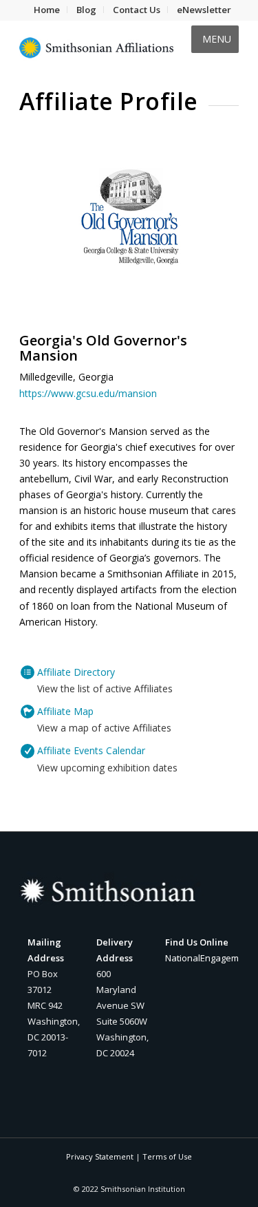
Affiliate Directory (76, 672)
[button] (216, 39)
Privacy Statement (99, 1156)
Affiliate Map (65, 711)
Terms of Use (167, 1156)
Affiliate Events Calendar (91, 750)
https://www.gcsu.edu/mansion (88, 393)
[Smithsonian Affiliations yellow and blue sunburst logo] (107, 47)
